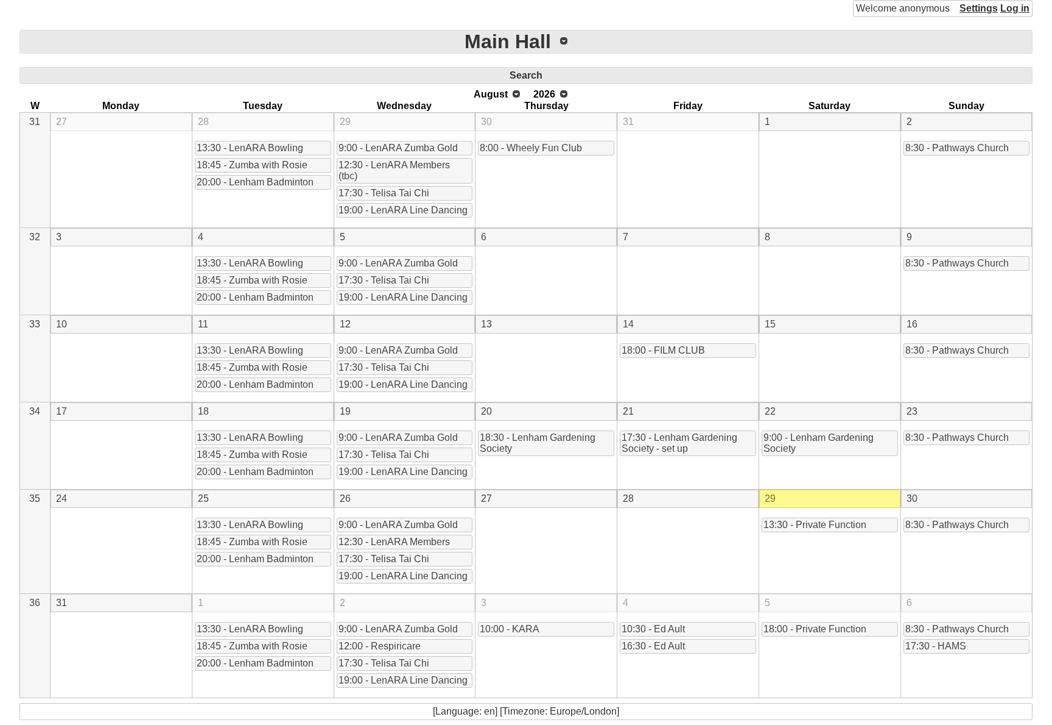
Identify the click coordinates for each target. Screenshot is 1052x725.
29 (345, 121)
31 (34, 121)
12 (345, 324)
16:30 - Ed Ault (653, 646)
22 (770, 411)
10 (61, 324)
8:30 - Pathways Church (957, 148)
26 (345, 498)
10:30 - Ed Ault (653, 629)
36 (34, 603)
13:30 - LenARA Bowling (250, 148)
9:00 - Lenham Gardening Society (818, 443)
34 (34, 411)
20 (486, 411)
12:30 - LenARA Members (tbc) (394, 170)
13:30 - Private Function (814, 525)
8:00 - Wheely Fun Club (531, 148)
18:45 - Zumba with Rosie (252, 165)
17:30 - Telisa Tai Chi (383, 193)
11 (203, 324)
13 (486, 324)
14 (628, 324)
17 (61, 411)
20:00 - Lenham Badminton (255, 182)
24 (61, 498)
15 (770, 324)
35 (34, 498)
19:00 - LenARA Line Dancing (403, 210)
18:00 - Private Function (814, 629)
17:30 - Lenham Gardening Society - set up (679, 443)
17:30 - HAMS (935, 646)
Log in (1014, 8)
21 (628, 411)
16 (911, 324)
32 (34, 237)
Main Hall (508, 41)
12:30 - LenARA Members (394, 542)
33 (34, 324)
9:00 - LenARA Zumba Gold (398, 148)
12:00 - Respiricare (379, 646)
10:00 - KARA (509, 629)
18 (203, 411)
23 (911, 411)
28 (203, 121)
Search (526, 75)
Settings (978, 8)
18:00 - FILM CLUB (663, 350)
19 (345, 411)
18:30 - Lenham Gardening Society (537, 443)
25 (203, 498)
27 (61, 121)
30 (486, 121)
